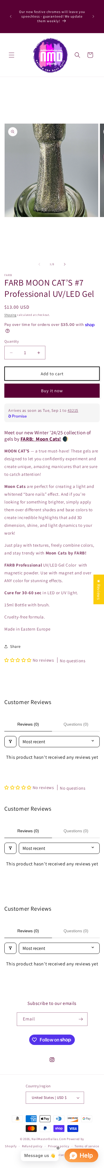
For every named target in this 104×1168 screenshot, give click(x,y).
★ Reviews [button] (98, 589)
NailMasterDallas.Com (48, 1139)
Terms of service (87, 1146)
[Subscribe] (81, 1019)
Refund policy (32, 1146)
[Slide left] (39, 264)
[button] (11, 55)
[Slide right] (64, 264)
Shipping (10, 315)
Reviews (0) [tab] (28, 724)
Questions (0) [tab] (76, 724)
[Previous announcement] (10, 16)
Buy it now (52, 390)
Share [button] (15, 646)
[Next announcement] (93, 16)
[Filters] (10, 741)
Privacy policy (58, 1146)
